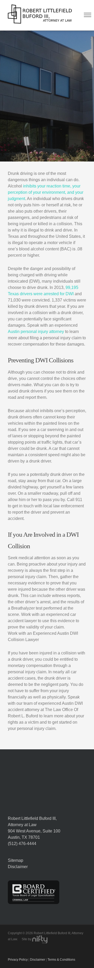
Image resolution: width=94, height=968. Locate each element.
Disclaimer (18, 866)
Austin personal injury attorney (36, 331)
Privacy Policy (18, 959)
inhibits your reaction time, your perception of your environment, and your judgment (45, 192)
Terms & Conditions (61, 959)
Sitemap (15, 860)
